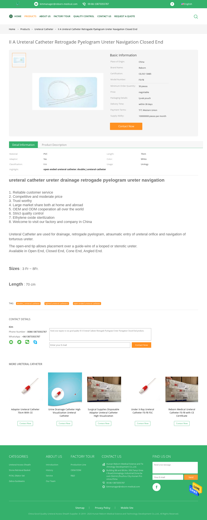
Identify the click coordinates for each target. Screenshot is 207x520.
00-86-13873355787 (98, 4)
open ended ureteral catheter (87, 303)
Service (49, 475)
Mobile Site (127, 508)
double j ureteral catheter (28, 303)
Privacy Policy (102, 508)
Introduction (52, 464)
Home (17, 16)
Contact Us (104, 16)
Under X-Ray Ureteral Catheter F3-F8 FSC (142, 411)
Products (30, 16)
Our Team (50, 481)
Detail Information (23, 145)
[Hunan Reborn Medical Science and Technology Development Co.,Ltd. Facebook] (173, 4)
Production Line (78, 464)
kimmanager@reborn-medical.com (58, 3)
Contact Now (126, 126)
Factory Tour (62, 16)
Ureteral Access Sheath (20, 464)
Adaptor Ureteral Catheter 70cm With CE (25, 411)
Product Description (54, 145)
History (49, 470)
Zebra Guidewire (17, 481)
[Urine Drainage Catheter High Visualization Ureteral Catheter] (65, 389)
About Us (45, 16)
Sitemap (79, 508)
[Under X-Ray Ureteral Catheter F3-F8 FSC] (143, 389)
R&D (73, 475)
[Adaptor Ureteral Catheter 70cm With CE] (26, 389)
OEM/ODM (76, 470)
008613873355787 (37, 331)
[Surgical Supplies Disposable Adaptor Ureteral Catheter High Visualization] (104, 389)
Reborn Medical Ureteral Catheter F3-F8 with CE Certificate (182, 412)
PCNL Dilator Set (17, 475)
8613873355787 (31, 336)
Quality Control (83, 16)
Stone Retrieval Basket (19, 470)
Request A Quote (124, 16)
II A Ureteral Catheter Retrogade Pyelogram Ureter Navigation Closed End (97, 29)
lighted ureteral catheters (56, 303)
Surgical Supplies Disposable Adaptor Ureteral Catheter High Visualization (103, 412)
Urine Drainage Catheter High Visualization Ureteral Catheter (64, 412)
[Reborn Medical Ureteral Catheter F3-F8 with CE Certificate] (182, 389)
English (188, 3)
